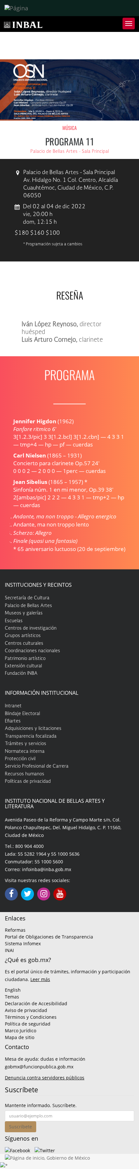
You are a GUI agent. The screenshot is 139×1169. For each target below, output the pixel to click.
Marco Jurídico (20, 1030)
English (13, 990)
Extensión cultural (23, 666)
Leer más (40, 979)
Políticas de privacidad (28, 781)
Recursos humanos (24, 774)
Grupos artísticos (23, 636)
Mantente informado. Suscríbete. (41, 1105)
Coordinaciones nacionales (32, 651)
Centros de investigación (31, 628)
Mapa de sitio (19, 1037)
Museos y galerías (24, 613)
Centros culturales (24, 643)
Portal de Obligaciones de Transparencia (49, 937)
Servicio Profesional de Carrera (37, 766)
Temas (12, 997)
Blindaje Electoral (22, 714)
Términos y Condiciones (31, 1017)
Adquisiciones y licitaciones (33, 728)
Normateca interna (25, 751)
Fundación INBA (21, 673)
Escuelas (14, 621)
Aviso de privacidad (26, 1010)
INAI (9, 950)
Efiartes (13, 721)
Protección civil (20, 759)
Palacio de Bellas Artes (28, 606)
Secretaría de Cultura (27, 598)
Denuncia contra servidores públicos (44, 1078)
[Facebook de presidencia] (17, 1150)
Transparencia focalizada (31, 736)
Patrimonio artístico (25, 658)
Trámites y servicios (25, 744)
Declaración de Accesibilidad (36, 1003)
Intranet (13, 706)
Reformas (15, 930)
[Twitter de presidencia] (45, 1150)
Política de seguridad (27, 1024)
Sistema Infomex (23, 943)
